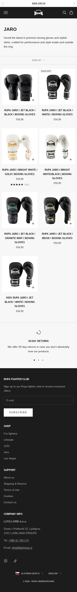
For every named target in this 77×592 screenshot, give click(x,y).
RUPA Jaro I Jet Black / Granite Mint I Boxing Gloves (19, 238)
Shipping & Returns (15, 483)
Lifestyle (8, 439)
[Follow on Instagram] (5, 561)
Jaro (6, 452)
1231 (7, 445)
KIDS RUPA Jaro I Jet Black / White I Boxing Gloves (20, 302)
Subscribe (18, 412)
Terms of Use (11, 489)
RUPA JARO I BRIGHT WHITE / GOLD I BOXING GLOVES (19, 171)
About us (9, 477)
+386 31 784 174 (19, 540)
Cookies (8, 496)
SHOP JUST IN (38, 3)
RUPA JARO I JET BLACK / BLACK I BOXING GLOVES (19, 112)
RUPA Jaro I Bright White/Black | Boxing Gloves (57, 174)
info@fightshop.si (22, 547)
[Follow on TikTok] (15, 561)
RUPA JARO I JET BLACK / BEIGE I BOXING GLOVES (57, 235)
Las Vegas (10, 458)
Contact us (10, 502)
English (53, 573)
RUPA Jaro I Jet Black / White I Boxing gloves (57, 112)
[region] (38, 342)
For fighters (10, 433)
